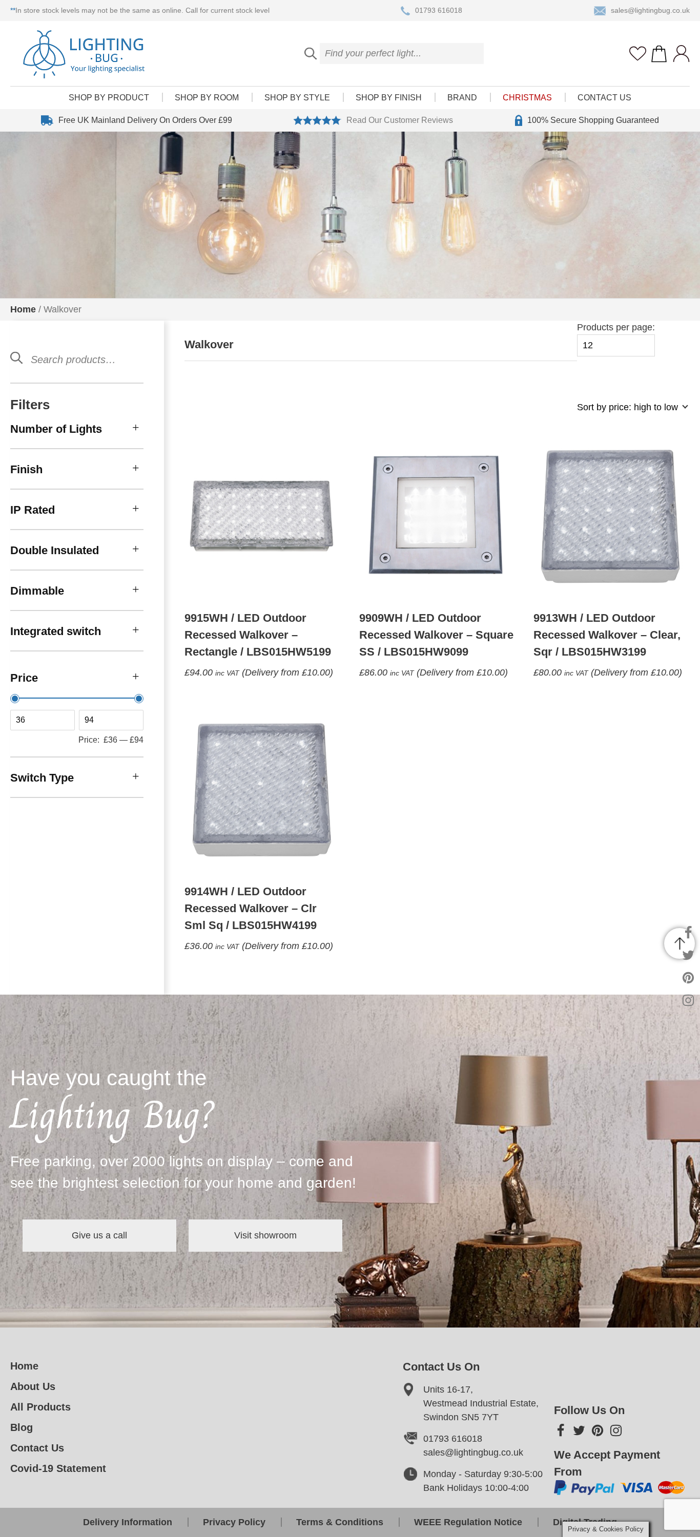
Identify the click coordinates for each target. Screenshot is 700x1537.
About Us (32, 1386)
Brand (462, 97)
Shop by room (207, 97)
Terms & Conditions (339, 1522)
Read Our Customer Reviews (399, 120)
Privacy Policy (234, 1522)
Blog (21, 1427)
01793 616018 (438, 10)
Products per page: (616, 327)
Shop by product (109, 97)
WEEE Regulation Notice (468, 1522)
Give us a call (99, 1235)
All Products (40, 1407)
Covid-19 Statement (58, 1468)
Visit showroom (265, 1235)
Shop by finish (389, 97)
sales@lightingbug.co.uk (650, 10)
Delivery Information (127, 1522)
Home (23, 309)
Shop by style (297, 97)
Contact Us (604, 97)
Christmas (527, 97)
